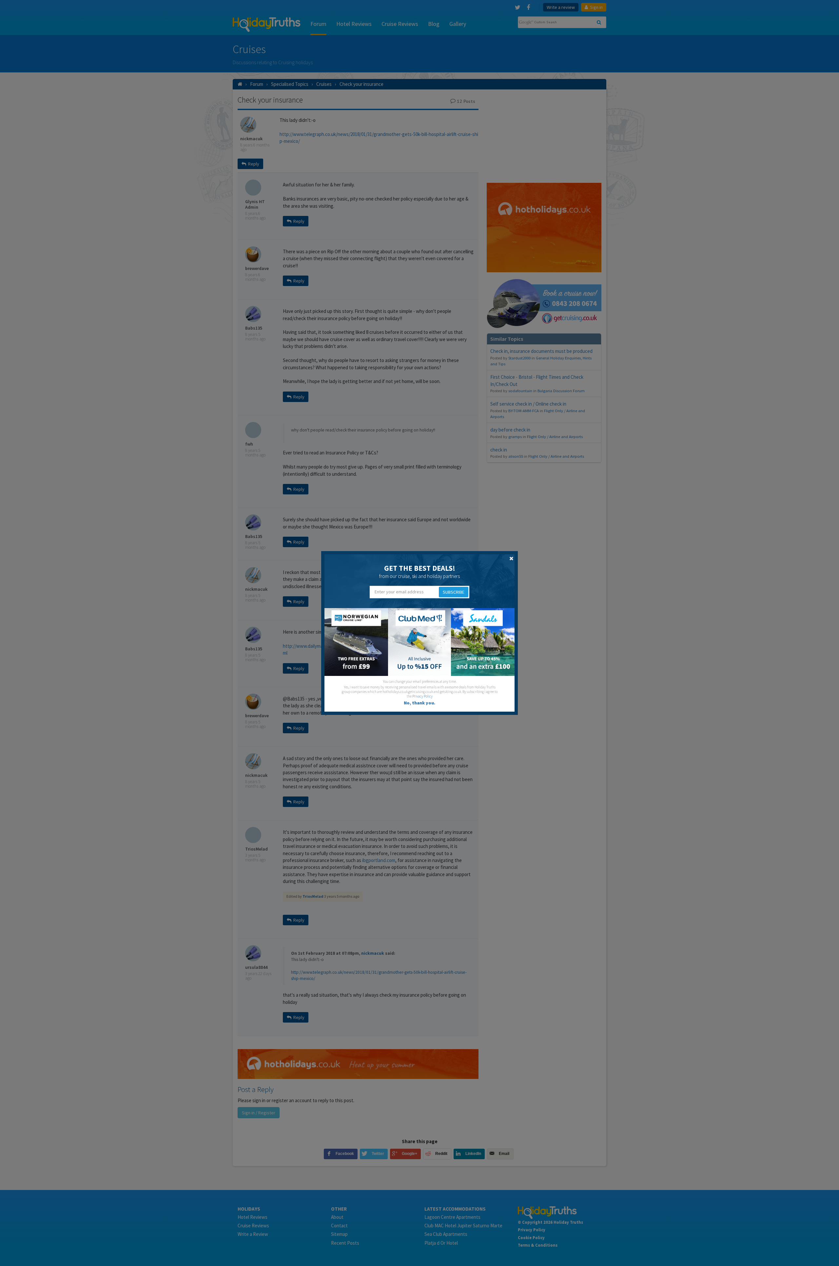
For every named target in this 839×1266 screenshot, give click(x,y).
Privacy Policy (422, 696)
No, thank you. (419, 703)
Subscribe (453, 592)
